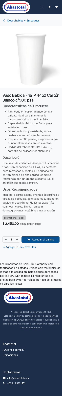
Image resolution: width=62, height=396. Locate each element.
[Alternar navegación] (42, 7)
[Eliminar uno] (5, 239)
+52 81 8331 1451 (16, 383)
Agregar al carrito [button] (42, 239)
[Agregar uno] (17, 239)
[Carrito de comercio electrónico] (49, 7)
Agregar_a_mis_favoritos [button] (20, 247)
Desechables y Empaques (23, 20)
